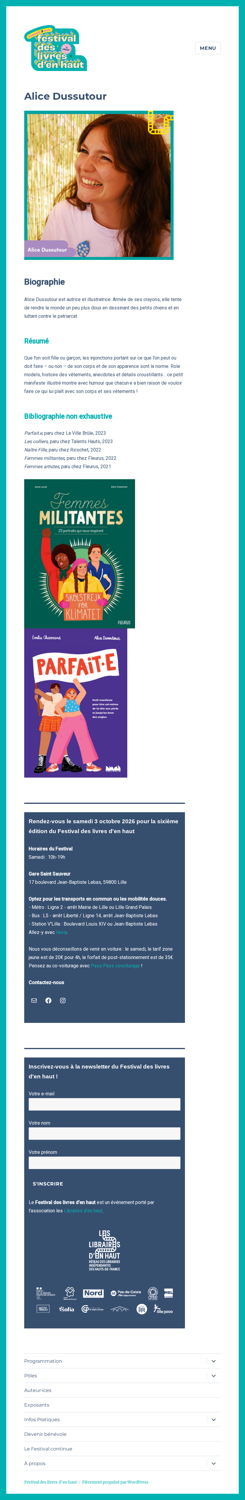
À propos (34, 1463)
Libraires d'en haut (83, 1211)
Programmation (43, 1361)
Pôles (30, 1376)
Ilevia (61, 932)
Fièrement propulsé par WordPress (115, 1482)
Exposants (36, 1405)
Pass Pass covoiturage (115, 966)
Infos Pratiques (42, 1419)
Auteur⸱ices (37, 1390)
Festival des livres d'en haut (50, 1482)
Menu (208, 48)
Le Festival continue (48, 1449)
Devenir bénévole (45, 1434)
